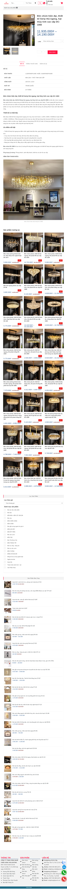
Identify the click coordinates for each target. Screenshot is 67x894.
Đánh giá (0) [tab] (43, 63)
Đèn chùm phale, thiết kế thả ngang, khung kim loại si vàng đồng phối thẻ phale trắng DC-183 (13, 416)
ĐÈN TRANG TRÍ (11, 543)
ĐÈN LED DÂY (11, 529)
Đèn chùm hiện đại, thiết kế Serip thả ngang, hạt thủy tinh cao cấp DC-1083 (25, 100)
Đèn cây (9, 518)
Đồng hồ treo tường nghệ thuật (15, 556)
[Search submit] (40, 3)
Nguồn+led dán (11, 559)
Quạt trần (9, 562)
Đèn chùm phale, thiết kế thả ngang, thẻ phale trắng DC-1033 (12, 351)
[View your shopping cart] (62, 3)
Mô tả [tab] (22, 63)
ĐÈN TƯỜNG (10, 551)
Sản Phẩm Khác (11, 567)
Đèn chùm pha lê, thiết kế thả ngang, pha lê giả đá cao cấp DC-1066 (33, 415)
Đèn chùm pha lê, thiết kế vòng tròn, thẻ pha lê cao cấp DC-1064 (33, 351)
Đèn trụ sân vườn (11, 548)
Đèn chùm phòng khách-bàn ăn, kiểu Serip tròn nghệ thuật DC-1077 (12, 255)
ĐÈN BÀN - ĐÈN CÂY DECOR (15, 515)
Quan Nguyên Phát (36, 887)
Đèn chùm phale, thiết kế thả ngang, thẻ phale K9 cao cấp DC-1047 (32, 448)
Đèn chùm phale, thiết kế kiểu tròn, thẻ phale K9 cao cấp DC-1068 (33, 287)
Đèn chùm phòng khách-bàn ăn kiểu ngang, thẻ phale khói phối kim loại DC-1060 (12, 383)
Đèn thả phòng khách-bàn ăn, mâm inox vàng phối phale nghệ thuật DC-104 (54, 415)
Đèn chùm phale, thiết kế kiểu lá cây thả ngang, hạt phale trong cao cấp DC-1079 (12, 480)
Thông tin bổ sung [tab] (32, 63)
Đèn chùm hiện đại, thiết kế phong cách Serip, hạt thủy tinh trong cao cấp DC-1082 (53, 351)
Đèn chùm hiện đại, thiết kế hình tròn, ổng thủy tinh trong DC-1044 (33, 480)
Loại (39, 41)
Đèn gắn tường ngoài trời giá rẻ (15, 526)
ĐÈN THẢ (9, 537)
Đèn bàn (9, 512)
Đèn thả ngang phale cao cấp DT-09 (12, 286)
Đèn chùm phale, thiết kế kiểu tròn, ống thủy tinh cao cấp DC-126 (12, 319)
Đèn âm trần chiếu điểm (13, 510)
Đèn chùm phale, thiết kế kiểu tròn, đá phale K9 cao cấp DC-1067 (54, 383)
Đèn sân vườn (11, 534)
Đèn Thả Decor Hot (12, 540)
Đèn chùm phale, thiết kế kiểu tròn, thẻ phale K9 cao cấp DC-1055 (13, 448)
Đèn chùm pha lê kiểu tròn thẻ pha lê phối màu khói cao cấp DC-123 (54, 480)
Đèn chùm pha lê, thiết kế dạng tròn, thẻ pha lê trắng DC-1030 (33, 383)
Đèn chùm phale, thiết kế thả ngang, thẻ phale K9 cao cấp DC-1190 (53, 255)
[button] (16, 7)
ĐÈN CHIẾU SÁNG (12, 521)
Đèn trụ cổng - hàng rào (13, 545)
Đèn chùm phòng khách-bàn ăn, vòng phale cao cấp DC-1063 (53, 319)
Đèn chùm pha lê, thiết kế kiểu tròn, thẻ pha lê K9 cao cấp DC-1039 (33, 319)
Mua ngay (52, 52)
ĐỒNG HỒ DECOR (12, 554)
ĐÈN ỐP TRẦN (11, 532)
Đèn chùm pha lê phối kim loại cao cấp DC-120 (54, 447)
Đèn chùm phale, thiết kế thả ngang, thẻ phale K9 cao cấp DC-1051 (32, 255)
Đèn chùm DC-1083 (9, 146)
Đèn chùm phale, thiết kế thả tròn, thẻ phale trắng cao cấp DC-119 (53, 287)
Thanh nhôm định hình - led (14, 565)
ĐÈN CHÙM (10, 523)
